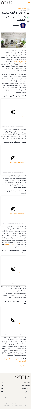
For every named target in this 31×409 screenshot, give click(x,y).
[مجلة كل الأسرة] (15, 377)
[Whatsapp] (28, 17)
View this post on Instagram (17, 116)
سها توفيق (16, 25)
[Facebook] (28, 9)
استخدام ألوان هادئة (20, 62)
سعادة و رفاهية (22, 8)
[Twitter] (28, 13)
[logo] (6, 2)
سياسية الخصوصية (8, 405)
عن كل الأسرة (25, 404)
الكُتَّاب (25, 405)
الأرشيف (11, 404)
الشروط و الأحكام (18, 405)
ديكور (23, 365)
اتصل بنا (5, 404)
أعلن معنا (17, 404)
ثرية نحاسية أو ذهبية (10, 245)
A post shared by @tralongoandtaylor (13, 334)
